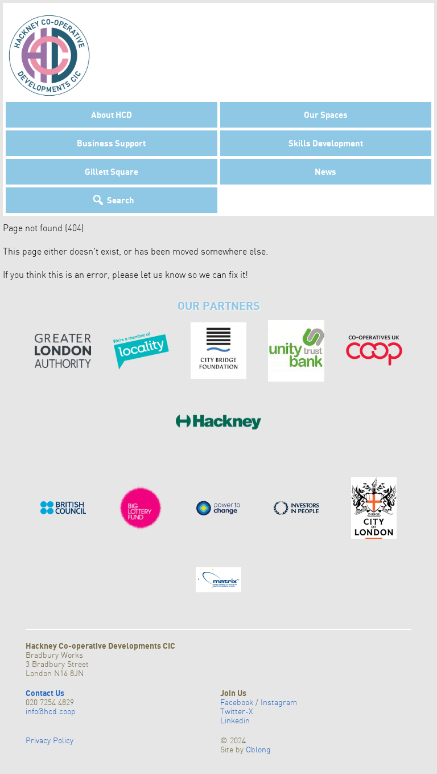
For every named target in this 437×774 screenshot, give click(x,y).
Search (120, 200)
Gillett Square (111, 171)
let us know (163, 274)
